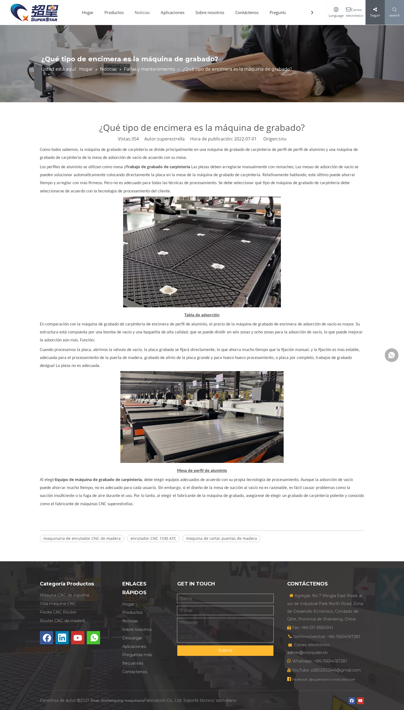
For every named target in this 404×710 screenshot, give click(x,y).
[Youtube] (77, 637)
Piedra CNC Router (58, 612)
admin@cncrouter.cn (307, 652)
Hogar (87, 12)
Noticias (142, 12)
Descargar (132, 638)
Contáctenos (247, 12)
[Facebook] (46, 637)
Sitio (282, 139)
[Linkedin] (62, 637)
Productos (114, 12)
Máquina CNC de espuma (64, 595)
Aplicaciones (172, 12)
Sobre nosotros (209, 12)
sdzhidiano (226, 700)
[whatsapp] (93, 637)
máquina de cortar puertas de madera (221, 538)
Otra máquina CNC (58, 603)
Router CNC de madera (62, 620)
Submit (225, 650)
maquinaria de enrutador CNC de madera (82, 538)
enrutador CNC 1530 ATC (153, 538)
